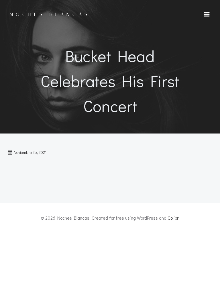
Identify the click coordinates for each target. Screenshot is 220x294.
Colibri (174, 218)
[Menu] (207, 14)
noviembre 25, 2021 (30, 152)
